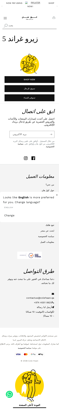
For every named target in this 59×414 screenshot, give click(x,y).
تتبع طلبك (50, 225)
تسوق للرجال (29, 88)
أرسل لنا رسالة (44, 307)
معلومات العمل (47, 242)
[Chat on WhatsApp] (9, 393)
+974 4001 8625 (43, 302)
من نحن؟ (50, 184)
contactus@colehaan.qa (40, 298)
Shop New (29, 79)
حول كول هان (48, 190)
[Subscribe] (51, 134)
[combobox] (29, 25)
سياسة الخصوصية (46, 236)
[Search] (5, 26)
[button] (3, 17)
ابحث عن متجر (47, 231)
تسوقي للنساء (30, 98)
